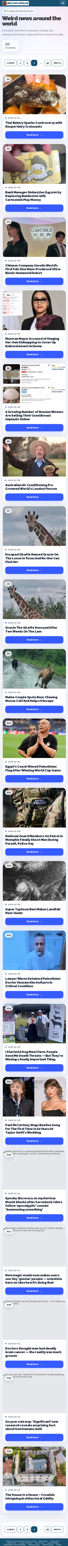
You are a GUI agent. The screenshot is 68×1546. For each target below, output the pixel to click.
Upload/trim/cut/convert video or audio (21, 1541)
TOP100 (58, 1544)
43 (47, 63)
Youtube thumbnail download (14, 1544)
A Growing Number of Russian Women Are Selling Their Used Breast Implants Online (34, 415)
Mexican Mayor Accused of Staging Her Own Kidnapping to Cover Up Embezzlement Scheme (32, 342)
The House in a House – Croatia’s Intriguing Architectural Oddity (30, 1496)
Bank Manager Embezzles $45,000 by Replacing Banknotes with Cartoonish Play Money (33, 195)
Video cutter (55, 1541)
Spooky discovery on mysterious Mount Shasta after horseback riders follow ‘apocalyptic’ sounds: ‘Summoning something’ (33, 1203)
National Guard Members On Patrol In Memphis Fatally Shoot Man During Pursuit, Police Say (34, 839)
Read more (34, 135)
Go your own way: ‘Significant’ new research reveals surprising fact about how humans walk (31, 1425)
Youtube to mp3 (47, 1544)
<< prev (10, 63)
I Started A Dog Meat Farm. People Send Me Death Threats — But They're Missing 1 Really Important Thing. (34, 1055)
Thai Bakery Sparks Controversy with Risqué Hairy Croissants (33, 124)
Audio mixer (11, 1543)
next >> (57, 63)
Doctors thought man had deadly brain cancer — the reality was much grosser (33, 1352)
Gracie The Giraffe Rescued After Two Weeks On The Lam (31, 629)
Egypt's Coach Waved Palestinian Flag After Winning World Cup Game (33, 768)
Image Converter (25, 1543)
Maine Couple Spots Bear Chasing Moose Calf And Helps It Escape (31, 699)
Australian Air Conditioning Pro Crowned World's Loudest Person (31, 486)
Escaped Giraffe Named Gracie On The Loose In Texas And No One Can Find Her (32, 558)
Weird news (39, 1543)
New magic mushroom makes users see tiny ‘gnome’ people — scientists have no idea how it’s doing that (33, 1278)
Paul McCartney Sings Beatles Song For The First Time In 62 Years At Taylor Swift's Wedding (32, 1128)
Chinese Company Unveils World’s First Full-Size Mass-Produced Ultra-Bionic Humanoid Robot (33, 269)
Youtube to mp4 (33, 1544)
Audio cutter (43, 1541)
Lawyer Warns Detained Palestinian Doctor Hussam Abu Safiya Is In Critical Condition (32, 982)
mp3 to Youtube (52, 1543)
